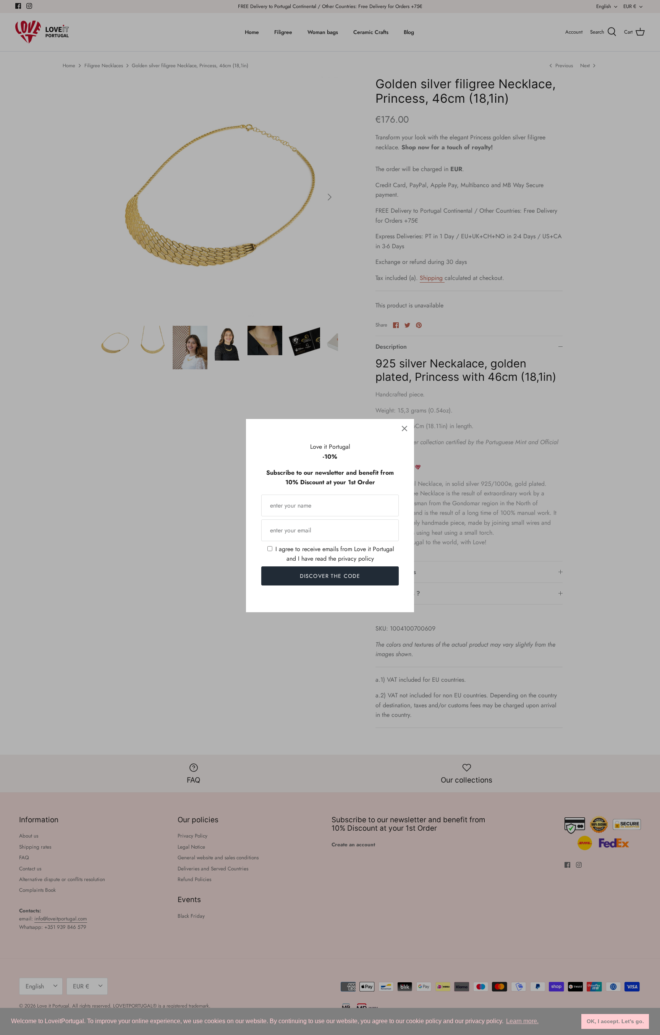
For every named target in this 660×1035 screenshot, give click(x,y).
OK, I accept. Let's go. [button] (615, 1021)
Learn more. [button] (522, 1021)
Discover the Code (330, 576)
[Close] (404, 428)
